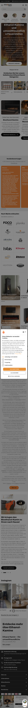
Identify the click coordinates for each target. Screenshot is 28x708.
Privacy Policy (18, 353)
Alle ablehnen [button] (14, 372)
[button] (14, 376)
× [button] (25, 331)
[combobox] (23, 332)
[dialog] (14, 354)
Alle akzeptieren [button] (14, 369)
